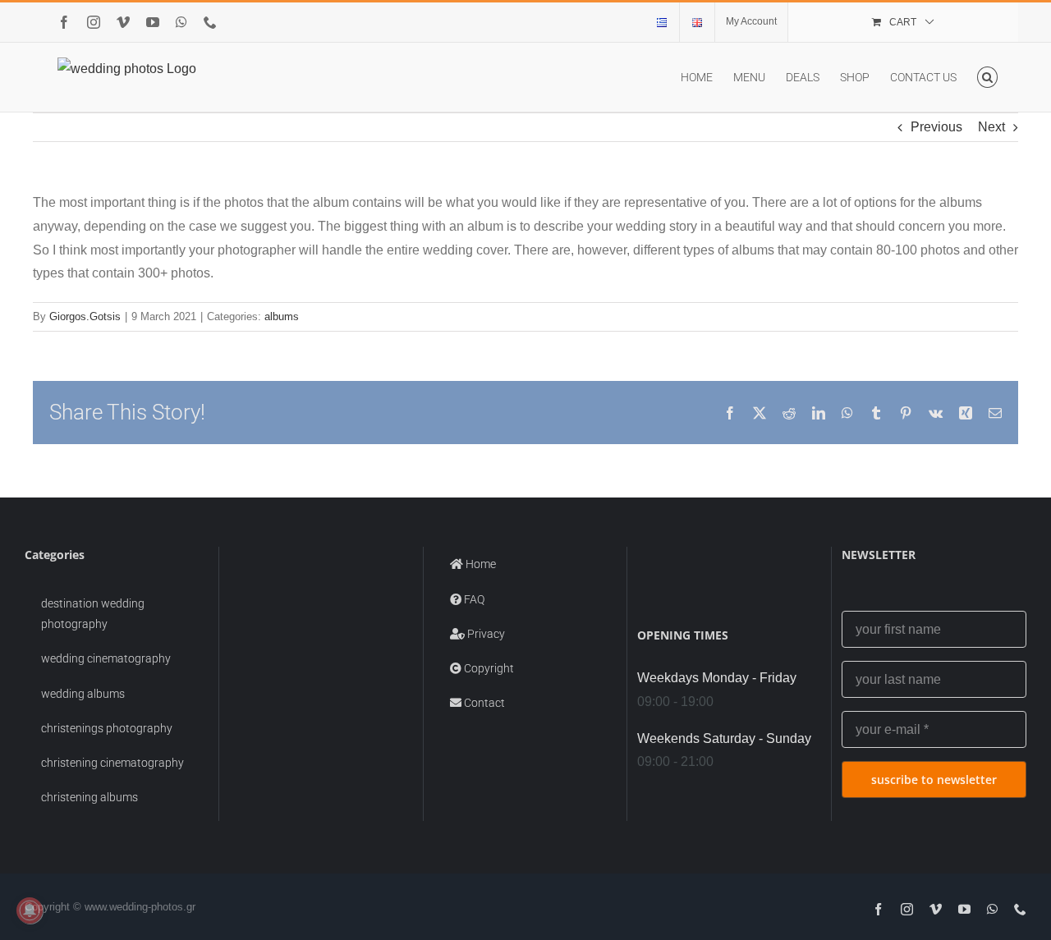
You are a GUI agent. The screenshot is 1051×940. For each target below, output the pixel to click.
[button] (987, 77)
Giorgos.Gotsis (85, 316)
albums (281, 316)
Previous (936, 127)
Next (991, 127)
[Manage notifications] (29, 910)
